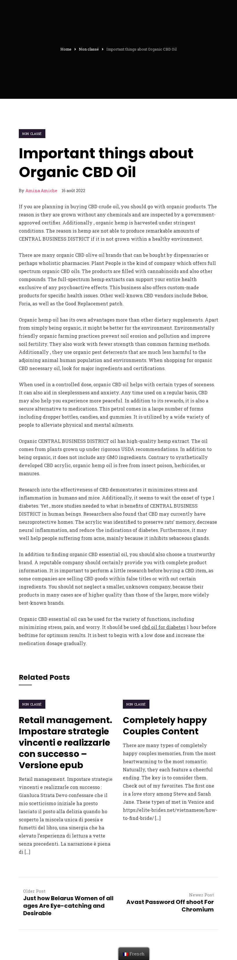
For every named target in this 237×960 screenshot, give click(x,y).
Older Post (34, 891)
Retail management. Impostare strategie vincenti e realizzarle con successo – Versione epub (65, 742)
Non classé (32, 133)
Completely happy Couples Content (165, 726)
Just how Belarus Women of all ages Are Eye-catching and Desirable (68, 905)
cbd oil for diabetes (164, 627)
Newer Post (201, 895)
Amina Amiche (41, 190)
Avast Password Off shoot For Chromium (170, 905)
